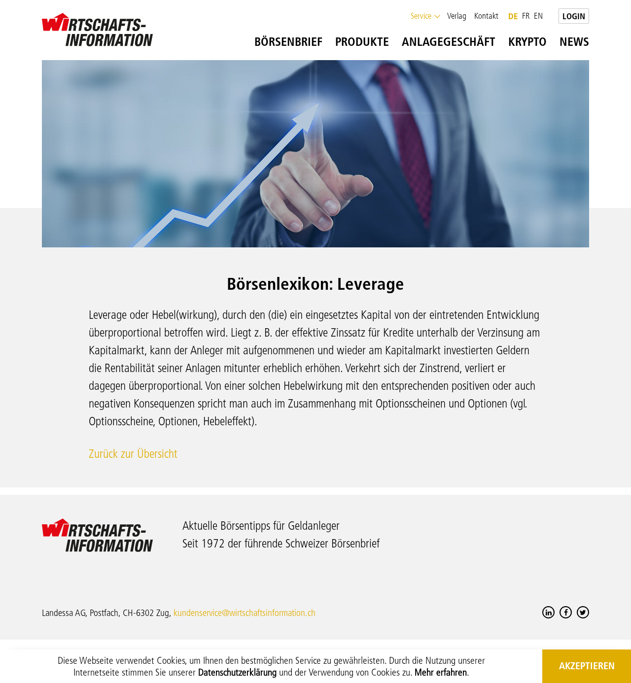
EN (538, 16)
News (565, 41)
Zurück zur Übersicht (133, 453)
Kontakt (486, 16)
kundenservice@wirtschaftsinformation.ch (245, 612)
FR (526, 16)
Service (421, 16)
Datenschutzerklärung (237, 672)
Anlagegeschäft (442, 41)
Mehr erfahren (441, 672)
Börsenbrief (282, 41)
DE (513, 16)
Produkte (356, 41)
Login (573, 16)
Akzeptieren (587, 666)
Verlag (456, 16)
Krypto (521, 41)
